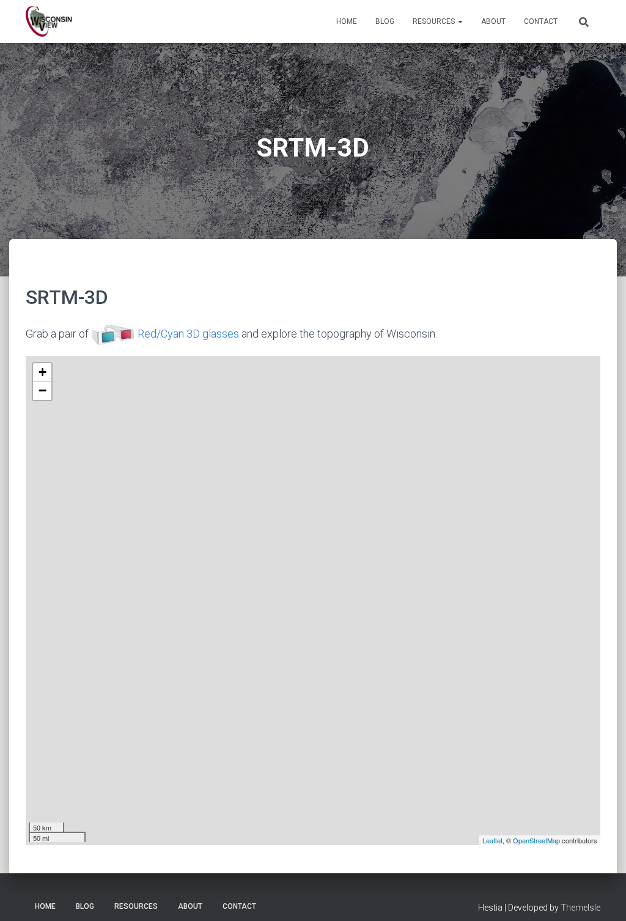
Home (346, 21)
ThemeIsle (580, 907)
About (493, 21)
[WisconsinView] (49, 21)
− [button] (42, 390)
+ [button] (42, 372)
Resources (435, 21)
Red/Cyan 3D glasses (188, 333)
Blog (384, 21)
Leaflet (492, 840)
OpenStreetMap (536, 840)
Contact (541, 21)
